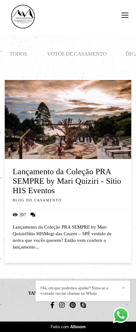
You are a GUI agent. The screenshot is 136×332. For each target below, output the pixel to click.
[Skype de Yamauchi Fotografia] (83, 305)
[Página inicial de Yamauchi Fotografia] (23, 17)
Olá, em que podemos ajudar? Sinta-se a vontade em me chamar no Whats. (74, 291)
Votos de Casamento (77, 54)
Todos (18, 54)
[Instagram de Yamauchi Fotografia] (62, 305)
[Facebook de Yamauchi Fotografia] (52, 305)
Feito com (68, 326)
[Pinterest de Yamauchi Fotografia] (73, 305)
